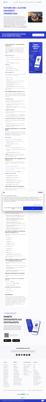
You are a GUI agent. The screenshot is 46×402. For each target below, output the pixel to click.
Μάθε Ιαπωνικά (6, 381)
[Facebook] (24, 355)
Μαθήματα (15, 366)
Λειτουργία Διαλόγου (16, 377)
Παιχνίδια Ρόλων (16, 367)
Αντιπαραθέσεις (16, 370)
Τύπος (34, 367)
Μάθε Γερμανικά (6, 370)
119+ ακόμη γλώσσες (6, 386)
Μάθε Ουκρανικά (6, 371)
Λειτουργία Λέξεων (16, 376)
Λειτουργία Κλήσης (16, 373)
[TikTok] (19, 355)
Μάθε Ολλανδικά (6, 373)
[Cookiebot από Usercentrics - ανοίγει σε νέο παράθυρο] (39, 192)
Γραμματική (15, 364)
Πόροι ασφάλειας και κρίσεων (37, 377)
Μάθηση (16, 2)
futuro (14, 25)
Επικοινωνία (35, 370)
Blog (34, 366)
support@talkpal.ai (32, 351)
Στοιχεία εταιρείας (36, 384)
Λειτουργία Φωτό (16, 371)
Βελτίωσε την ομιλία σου (17, 381)
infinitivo (12, 62)
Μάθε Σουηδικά (6, 374)
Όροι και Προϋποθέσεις (36, 376)
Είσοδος (35, 2)
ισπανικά (11, 49)
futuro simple (11, 50)
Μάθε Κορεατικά (6, 383)
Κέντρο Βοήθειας (35, 371)
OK (32, 208)
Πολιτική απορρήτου (36, 373)
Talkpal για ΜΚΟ (25, 370)
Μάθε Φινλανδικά (6, 376)
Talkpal (8, 26)
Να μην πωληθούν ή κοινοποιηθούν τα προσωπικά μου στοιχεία (13, 208)
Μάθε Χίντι (5, 380)
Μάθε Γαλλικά (5, 367)
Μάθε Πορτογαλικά (6, 384)
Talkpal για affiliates (26, 374)
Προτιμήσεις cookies (36, 374)
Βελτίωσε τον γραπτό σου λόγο (18, 384)
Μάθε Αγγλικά (6, 364)
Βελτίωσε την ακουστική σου (18, 380)
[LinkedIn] (27, 355)
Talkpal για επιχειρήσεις (26, 366)
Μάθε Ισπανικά (6, 366)
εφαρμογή (5, 26)
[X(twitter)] (29, 355)
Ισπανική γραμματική (23, 27)
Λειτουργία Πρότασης (17, 374)
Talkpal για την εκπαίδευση (27, 364)
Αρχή (14, 2)
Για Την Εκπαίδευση (27, 2)
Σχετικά (34, 364)
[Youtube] (22, 355)
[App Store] (7, 340)
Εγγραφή (32, 2)
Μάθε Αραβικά (6, 377)
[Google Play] (16, 340)
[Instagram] (17, 355)
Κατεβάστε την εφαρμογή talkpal (10, 313)
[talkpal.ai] (6, 2)
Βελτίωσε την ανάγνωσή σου (17, 383)
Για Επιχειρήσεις (21, 2)
